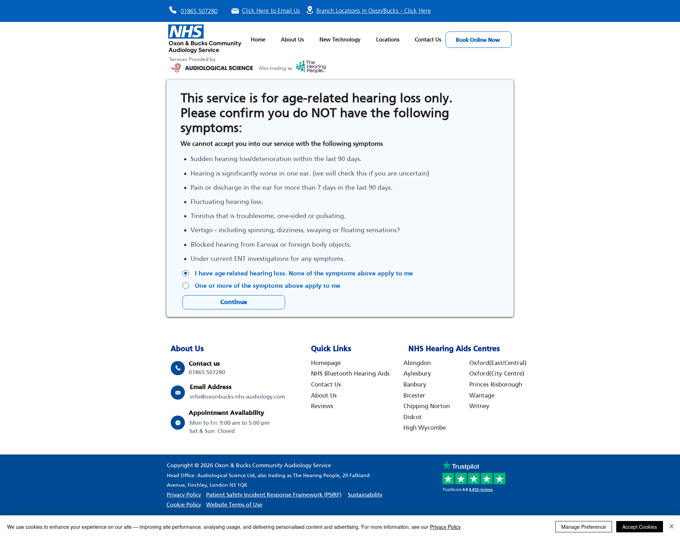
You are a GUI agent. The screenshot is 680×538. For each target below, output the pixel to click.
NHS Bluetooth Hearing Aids (350, 373)
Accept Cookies (639, 526)
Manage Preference (583, 526)
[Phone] (172, 10)
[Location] (309, 9)
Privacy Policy (445, 526)
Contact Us (326, 384)
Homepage (326, 362)
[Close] (671, 526)
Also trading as (276, 68)
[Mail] (235, 11)
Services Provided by (192, 59)
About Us (324, 395)
